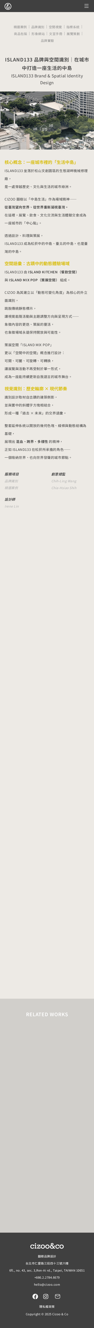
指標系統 (73, 27)
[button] (86, 6)
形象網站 (38, 33)
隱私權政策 (47, 1306)
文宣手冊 (55, 33)
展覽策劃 (73, 33)
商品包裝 (20, 33)
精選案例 (20, 27)
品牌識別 (37, 27)
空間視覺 (55, 27)
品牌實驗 (47, 40)
